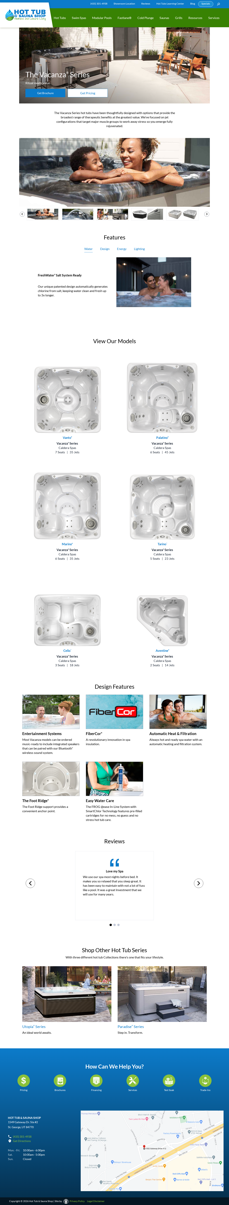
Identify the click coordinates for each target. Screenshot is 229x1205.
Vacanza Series (67, 443)
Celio (67, 650)
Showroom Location (124, 3)
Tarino (162, 544)
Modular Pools (102, 18)
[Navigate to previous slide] (30, 883)
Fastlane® (124, 18)
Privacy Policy (77, 1201)
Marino (67, 544)
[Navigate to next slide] (198, 883)
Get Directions (22, 1141)
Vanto (67, 437)
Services (213, 18)
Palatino (162, 437)
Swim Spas (79, 18)
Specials (205, 3)
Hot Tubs (60, 18)
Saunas (164, 18)
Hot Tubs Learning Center (170, 3)
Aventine (162, 650)
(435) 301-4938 (98, 3)
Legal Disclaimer (96, 1201)
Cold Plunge (145, 18)
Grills (178, 18)
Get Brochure (45, 93)
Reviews (145, 3)
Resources (195, 18)
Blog (192, 3)
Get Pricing (87, 93)
